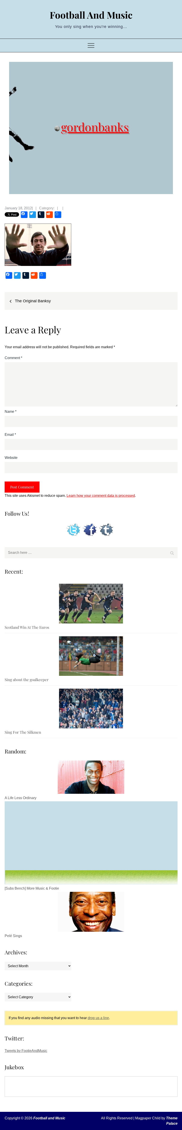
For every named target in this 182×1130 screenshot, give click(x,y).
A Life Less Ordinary (20, 798)
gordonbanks (95, 126)
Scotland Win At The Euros (27, 627)
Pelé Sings (13, 936)
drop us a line (98, 1018)
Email (10, 434)
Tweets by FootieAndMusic (26, 1051)
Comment (13, 358)
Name (10, 411)
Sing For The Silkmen (23, 732)
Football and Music (91, 15)
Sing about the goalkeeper (27, 679)
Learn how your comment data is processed (101, 495)
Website (11, 458)
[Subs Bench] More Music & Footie (32, 888)
